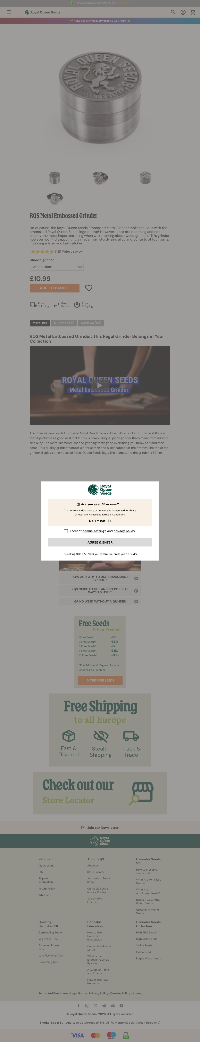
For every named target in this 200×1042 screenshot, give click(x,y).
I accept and (102, 531)
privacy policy (124, 531)
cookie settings (94, 531)
